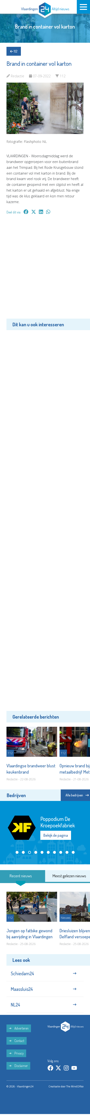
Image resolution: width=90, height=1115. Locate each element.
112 (15, 51)
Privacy (19, 1053)
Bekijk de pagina (55, 835)
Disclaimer (21, 1066)
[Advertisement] (45, 270)
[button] (17, 852)
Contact (19, 1041)
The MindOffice (75, 1086)
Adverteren (21, 1028)
